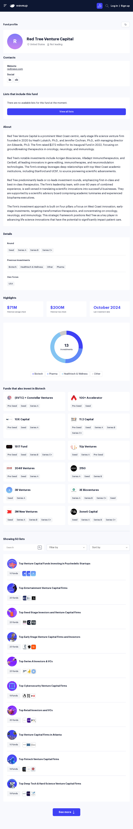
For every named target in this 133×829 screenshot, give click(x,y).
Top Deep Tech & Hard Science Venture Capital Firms (50, 784)
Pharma (60, 267)
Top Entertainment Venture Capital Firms (43, 588)
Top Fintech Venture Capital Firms (39, 759)
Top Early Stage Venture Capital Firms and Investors (49, 637)
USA (11, 284)
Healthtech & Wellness (32, 267)
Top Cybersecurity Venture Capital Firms (43, 686)
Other (50, 267)
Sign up (125, 6)
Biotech (13, 267)
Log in (114, 6)
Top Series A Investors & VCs (36, 661)
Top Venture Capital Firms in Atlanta (40, 735)
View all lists (67, 112)
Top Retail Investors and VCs (36, 710)
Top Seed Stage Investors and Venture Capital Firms (50, 612)
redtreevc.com (15, 69)
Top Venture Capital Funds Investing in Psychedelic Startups (54, 563)
